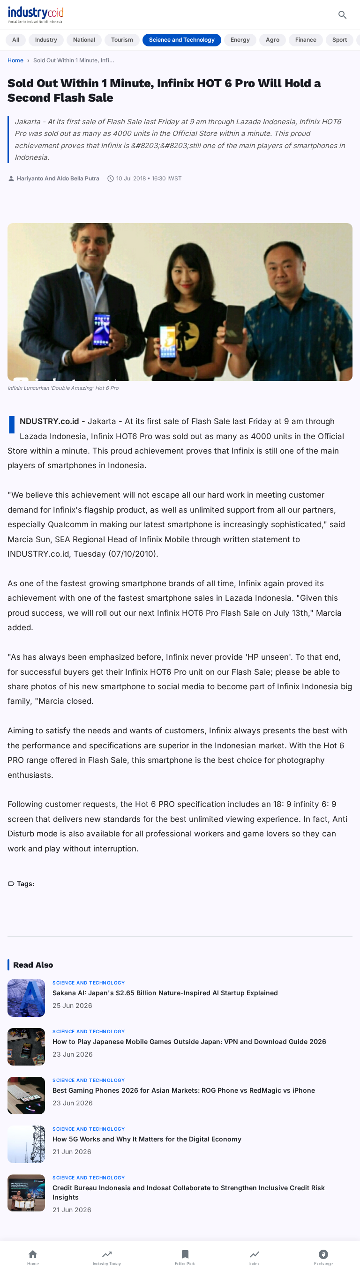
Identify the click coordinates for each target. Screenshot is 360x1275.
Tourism (122, 39)
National (84, 39)
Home (15, 60)
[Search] (342, 15)
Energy (240, 39)
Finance (305, 39)
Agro (272, 39)
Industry (46, 39)
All (15, 39)
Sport (339, 39)
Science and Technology (182, 39)
